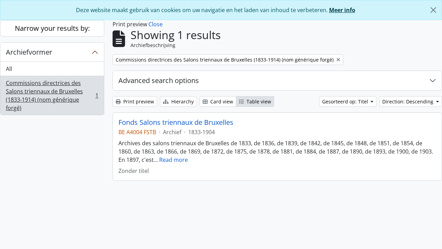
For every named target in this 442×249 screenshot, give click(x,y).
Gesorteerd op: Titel (345, 101)
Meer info (342, 10)
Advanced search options (158, 80)
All (9, 69)
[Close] (433, 10)
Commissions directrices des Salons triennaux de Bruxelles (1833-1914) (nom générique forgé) (52, 95)
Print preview (138, 101)
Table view (258, 101)
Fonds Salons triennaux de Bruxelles (175, 122)
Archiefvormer (29, 52)
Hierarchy (182, 101)
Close (155, 24)
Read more (173, 160)
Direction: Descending (408, 101)
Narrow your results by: (52, 28)
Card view (221, 101)
